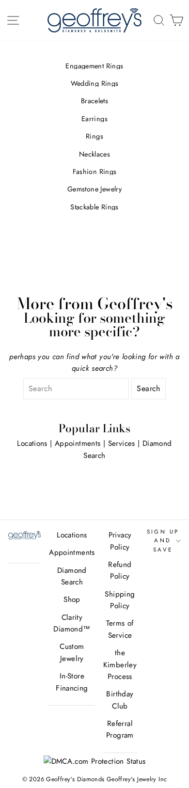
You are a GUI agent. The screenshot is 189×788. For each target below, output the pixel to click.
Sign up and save (163, 540)
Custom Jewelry (72, 652)
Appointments (78, 443)
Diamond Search (72, 576)
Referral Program (120, 729)
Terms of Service (119, 629)
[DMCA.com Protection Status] (95, 761)
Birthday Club (119, 700)
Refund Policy (119, 570)
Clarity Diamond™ (71, 623)
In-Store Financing (72, 682)
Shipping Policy (120, 600)
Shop (71, 599)
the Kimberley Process (120, 664)
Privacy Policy (120, 541)
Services (121, 443)
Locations (32, 443)
